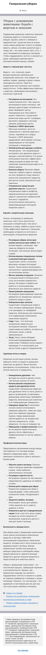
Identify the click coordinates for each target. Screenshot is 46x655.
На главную (23, 650)
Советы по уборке (14, 593)
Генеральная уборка (23, 3)
